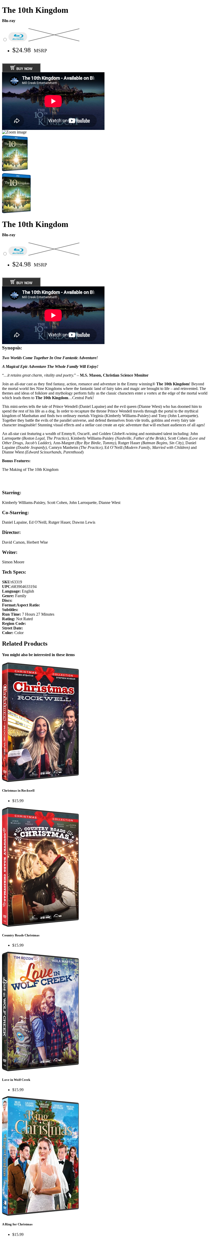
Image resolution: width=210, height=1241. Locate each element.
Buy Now (23, 69)
